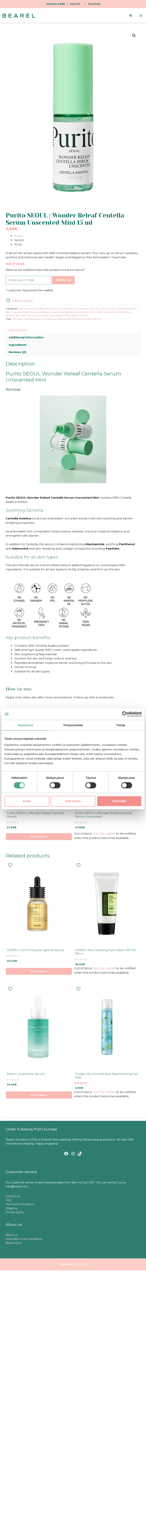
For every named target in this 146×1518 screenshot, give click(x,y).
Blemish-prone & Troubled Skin (57, 308)
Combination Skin (85, 308)
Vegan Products (79, 315)
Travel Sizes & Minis (59, 315)
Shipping (11, 1208)
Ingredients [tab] (18, 345)
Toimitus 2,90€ (55, 3)
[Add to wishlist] (10, 865)
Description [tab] (18, 330)
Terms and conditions (20, 1204)
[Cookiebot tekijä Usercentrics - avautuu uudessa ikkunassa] (125, 714)
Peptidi (87, 318)
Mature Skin (81, 312)
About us (12, 1235)
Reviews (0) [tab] (17, 352)
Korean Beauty (65, 312)
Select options (39, 836)
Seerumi (97, 318)
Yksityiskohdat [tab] (73, 725)
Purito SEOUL (123, 312)
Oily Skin (109, 312)
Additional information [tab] (26, 337)
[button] (134, 35)
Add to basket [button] (39, 971)
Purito (18, 236)
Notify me (63, 280)
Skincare (43, 315)
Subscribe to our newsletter (24, 1239)
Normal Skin (96, 312)
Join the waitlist (104, 833)
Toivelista (94, 3)
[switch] (55, 785)
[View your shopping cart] (130, 15)
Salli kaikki (119, 801)
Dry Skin (101, 308)
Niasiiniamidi (64, 318)
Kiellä (26, 801)
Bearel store (14, 1243)
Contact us (13, 1196)
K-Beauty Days (48, 312)
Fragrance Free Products (25, 312)
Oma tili (75, 3)
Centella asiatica (33, 318)
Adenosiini (17, 318)
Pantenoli (77, 318)
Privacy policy (15, 1212)
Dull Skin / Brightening (119, 308)
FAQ (9, 1200)
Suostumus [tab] (25, 725)
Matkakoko (49, 318)
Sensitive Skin (13, 315)
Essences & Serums (28, 308)
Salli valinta (73, 801)
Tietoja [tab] (120, 725)
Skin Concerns (29, 315)
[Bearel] (19, 15)
